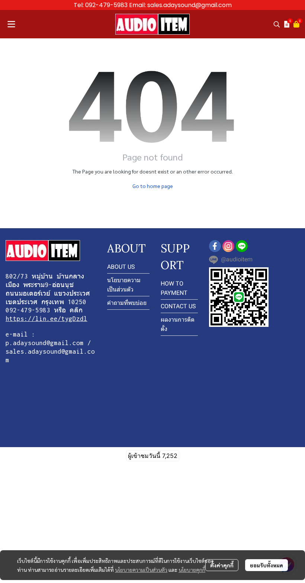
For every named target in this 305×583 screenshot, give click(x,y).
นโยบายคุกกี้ (192, 569)
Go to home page (152, 185)
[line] (242, 246)
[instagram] (228, 246)
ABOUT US (121, 266)
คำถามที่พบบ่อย (127, 302)
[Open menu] (11, 24)
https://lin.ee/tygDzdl (46, 318)
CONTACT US (178, 306)
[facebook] (215, 246)
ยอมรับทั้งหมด (266, 565)
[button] (277, 24)
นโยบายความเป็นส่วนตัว (141, 569)
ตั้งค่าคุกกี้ (222, 565)
